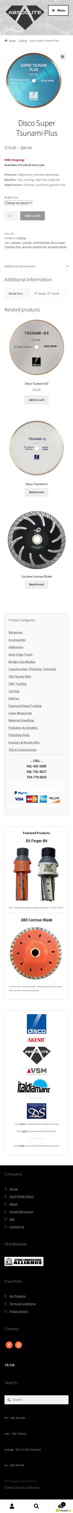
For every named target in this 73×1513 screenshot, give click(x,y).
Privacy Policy (19, 1311)
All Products (18, 1296)
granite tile (39, 247)
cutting (26, 242)
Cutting (23, 40)
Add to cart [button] (36, 400)
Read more (36, 492)
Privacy (9, 1487)
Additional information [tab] (19, 266)
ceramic (16, 242)
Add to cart (32, 216)
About (14, 1204)
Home (12, 40)
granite (26, 247)
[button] (63, 57)
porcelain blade (57, 247)
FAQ (12, 1219)
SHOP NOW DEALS (22, 1196)
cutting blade (41, 242)
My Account (12, 1506)
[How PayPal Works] (36, 797)
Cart (56, 1503)
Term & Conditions (27, 1487)
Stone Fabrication (21, 1212)
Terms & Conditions (23, 1304)
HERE (22, 1123)
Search (36, 1506)
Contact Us (17, 1227)
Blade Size (11, 197)
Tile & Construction (23, 750)
